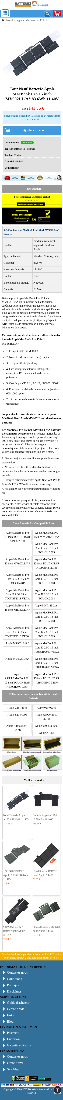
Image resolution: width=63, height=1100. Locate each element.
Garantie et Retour (19, 1045)
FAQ (10, 1015)
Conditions (14, 979)
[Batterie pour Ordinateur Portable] (31, 7)
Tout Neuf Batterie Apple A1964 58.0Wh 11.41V (15, 875)
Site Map (13, 1069)
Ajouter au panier (34, 130)
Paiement (13, 1033)
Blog (10, 1021)
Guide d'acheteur (18, 1002)
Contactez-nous (17, 972)
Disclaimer (14, 991)
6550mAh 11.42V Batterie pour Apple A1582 (14, 930)
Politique (13, 985)
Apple (19, 20)
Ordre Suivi (15, 1063)
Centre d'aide (15, 1009)
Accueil (9, 20)
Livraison (13, 1039)
